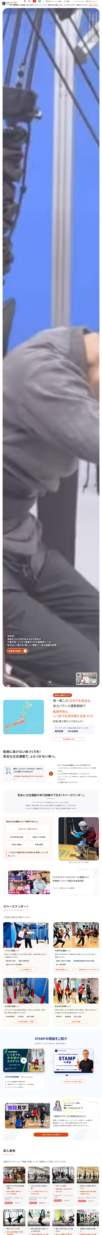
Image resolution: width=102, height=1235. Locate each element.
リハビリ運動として (26, 970)
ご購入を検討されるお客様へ (51, 1135)
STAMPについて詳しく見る (73, 1082)
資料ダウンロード (91, 1)
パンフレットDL (79, 1)
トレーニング (43, 5)
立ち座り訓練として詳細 (26, 1022)
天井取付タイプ (43, 1203)
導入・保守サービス (32, 5)
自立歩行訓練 (76, 1022)
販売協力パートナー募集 (54, 1)
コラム (61, 5)
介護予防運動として (61, 970)
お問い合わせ (93, 5)
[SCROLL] (50, 679)
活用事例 (22, 5)
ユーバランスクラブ (70, 5)
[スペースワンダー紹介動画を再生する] (86, 679)
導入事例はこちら (69, 739)
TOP (10, 5)
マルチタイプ (18, 1203)
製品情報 (16, 5)
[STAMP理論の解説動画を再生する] (23, 1060)
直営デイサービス (82, 5)
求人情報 (67, 1)
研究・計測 (51, 5)
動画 (56, 5)
